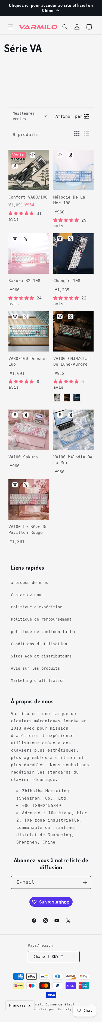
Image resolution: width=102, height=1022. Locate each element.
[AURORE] (77, 397)
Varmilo (36, 1004)
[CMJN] (57, 397)
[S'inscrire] (85, 882)
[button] (11, 27)
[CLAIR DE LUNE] (67, 397)
